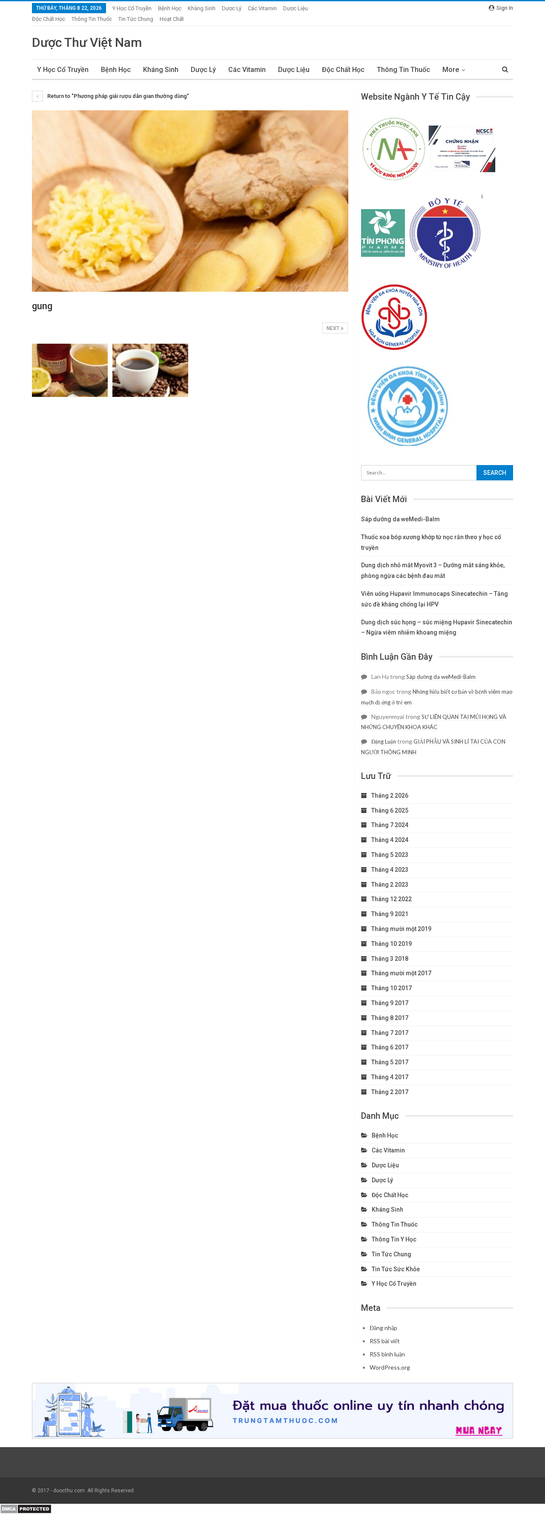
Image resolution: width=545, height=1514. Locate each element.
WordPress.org (390, 1367)
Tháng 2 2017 (389, 1092)
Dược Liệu (295, 8)
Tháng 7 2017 (389, 1032)
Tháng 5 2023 (389, 854)
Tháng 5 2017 (389, 1062)
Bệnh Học (169, 8)
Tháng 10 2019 (391, 943)
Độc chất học (48, 19)
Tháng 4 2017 (389, 1077)
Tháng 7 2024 (389, 825)
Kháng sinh (201, 8)
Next (334, 328)
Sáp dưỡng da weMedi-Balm (400, 519)
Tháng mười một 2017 (401, 973)
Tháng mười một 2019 (401, 928)
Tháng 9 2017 (389, 1003)
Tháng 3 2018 (389, 958)
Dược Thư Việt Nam (87, 42)
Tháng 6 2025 (389, 810)
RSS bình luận (387, 1354)
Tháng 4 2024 (389, 839)
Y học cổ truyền (132, 8)
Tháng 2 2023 (389, 884)
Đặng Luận (383, 741)
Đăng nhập (383, 1327)
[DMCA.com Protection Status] (26, 1508)
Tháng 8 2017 (389, 1017)
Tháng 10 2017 (391, 988)
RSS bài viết (385, 1341)
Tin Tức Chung (135, 19)
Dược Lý (231, 8)
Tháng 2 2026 (389, 795)
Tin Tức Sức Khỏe (396, 1269)
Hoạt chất (172, 19)
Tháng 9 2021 (389, 914)
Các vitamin (262, 8)
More (450, 70)
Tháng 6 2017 (389, 1047)
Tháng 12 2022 (391, 899)
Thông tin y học (394, 1239)
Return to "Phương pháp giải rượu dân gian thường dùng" (117, 96)
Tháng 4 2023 (389, 869)
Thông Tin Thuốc (92, 19)
